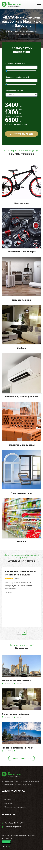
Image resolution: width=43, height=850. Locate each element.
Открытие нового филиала (15, 714)
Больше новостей (21, 758)
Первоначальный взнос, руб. (17, 77)
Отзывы (7, 799)
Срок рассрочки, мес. (14, 91)
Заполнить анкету (23, 134)
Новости (19, 683)
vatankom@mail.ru (13, 827)
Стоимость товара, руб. (15, 63)
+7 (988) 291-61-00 (14, 823)
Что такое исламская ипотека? (17, 748)
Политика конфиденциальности (17, 807)
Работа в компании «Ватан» (16, 680)
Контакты (8, 803)
